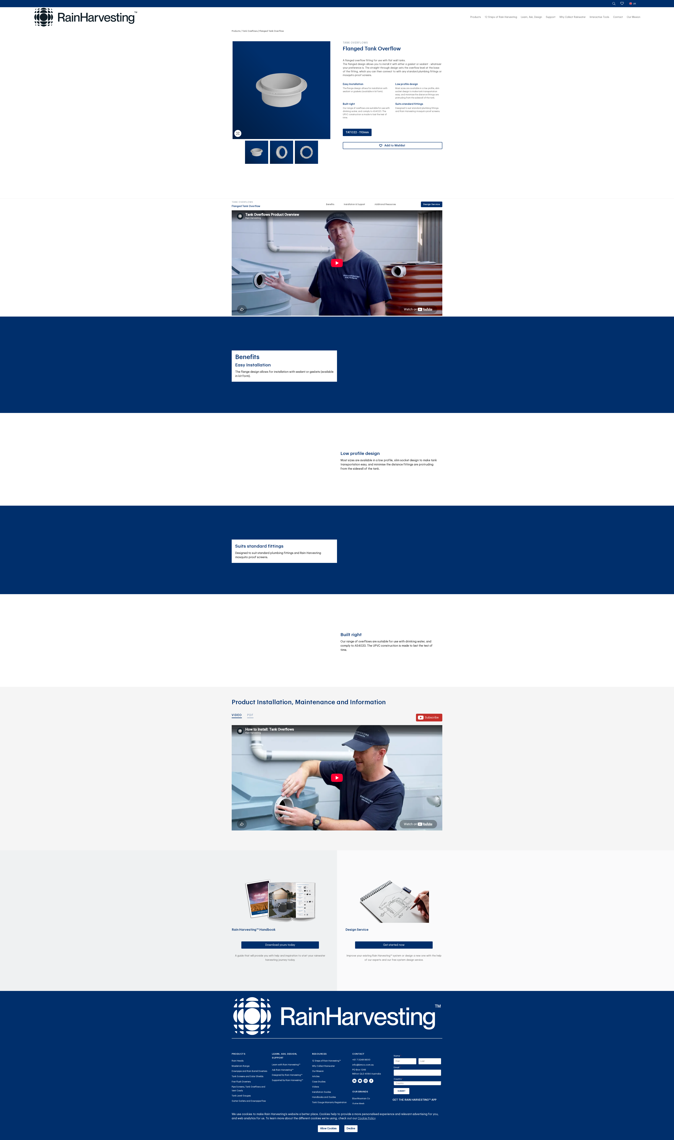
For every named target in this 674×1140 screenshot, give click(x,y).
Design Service (431, 204)
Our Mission (633, 17)
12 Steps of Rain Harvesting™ (326, 1061)
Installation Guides (321, 1092)
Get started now (394, 945)
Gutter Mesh (358, 1104)
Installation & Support (354, 204)
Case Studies (318, 1082)
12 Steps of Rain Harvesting (501, 17)
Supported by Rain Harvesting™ (287, 1080)
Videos (315, 1087)
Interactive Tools (599, 17)
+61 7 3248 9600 (361, 1060)
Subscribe (432, 717)
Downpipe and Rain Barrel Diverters (249, 1071)
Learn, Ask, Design (531, 17)
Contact (618, 17)
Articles (315, 1076)
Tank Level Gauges (241, 1096)
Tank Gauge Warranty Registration (329, 1102)
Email (401, 1067)
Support (551, 17)
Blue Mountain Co (361, 1099)
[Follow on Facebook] (371, 1081)
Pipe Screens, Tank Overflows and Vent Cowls (248, 1089)
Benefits (330, 204)
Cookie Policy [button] (367, 1118)
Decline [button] (351, 1128)
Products (475, 17)
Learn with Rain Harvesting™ (286, 1065)
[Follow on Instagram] (366, 1081)
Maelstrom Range (240, 1066)
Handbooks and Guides (324, 1097)
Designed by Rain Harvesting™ (287, 1075)
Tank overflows (249, 31)
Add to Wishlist (394, 145)
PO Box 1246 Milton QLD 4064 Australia (366, 1072)
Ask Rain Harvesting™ (282, 1070)
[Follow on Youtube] (360, 1081)
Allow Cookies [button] (328, 1128)
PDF (250, 715)
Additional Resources (385, 204)
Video (237, 715)
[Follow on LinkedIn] (354, 1081)
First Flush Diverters (241, 1082)
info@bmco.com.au (363, 1065)
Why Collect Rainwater (572, 17)
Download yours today (280, 945)
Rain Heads (237, 1061)
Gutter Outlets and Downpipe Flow (249, 1101)
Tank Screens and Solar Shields (247, 1076)
